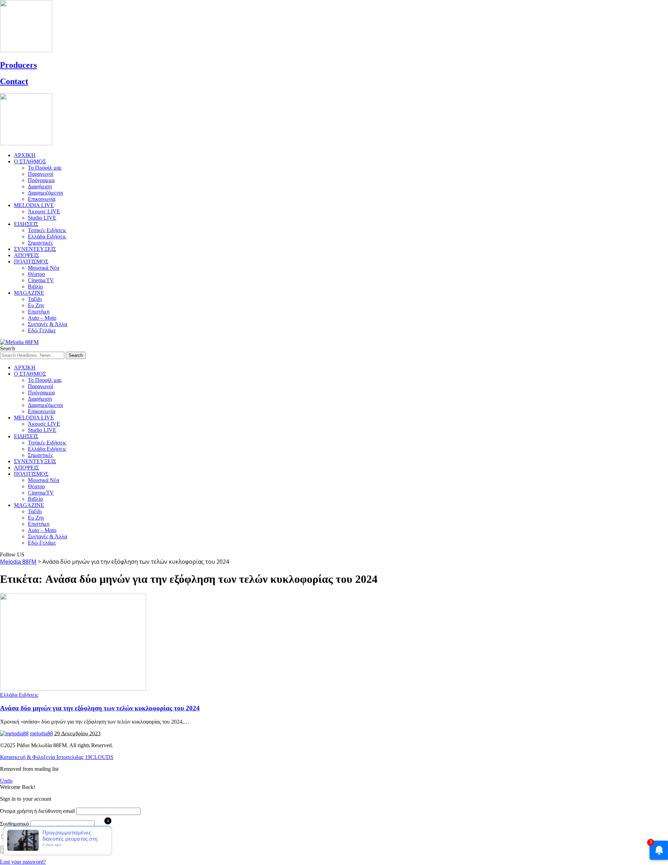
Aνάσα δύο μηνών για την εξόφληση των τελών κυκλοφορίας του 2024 (100, 708)
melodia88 (41, 733)
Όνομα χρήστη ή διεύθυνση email (37, 811)
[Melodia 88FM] (19, 342)
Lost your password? (23, 862)
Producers (18, 65)
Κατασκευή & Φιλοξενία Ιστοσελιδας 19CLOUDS (56, 757)
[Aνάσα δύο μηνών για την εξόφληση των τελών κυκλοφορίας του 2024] (73, 689)
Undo (6, 781)
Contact (14, 81)
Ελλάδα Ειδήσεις (19, 695)
